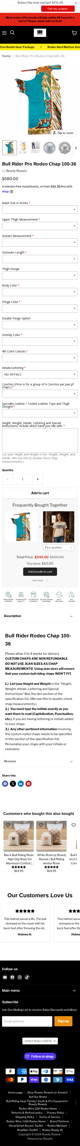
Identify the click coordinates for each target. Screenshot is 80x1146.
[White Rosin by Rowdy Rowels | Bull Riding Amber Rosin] (51, 836)
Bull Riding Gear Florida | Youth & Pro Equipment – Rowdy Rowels (37, 1102)
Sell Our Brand (38, 1096)
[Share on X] (13, 784)
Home (6, 56)
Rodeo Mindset (57, 1125)
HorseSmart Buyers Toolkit (26, 1125)
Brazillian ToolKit (27, 1130)
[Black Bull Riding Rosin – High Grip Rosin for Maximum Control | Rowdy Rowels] (18, 836)
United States (38, 1041)
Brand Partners (59, 1121)
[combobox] (58, 547)
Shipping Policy (24, 1117)
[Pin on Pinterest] (28, 784)
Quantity (7, 470)
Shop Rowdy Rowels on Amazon (47, 1092)
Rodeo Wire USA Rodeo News (38, 1108)
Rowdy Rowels (16, 171)
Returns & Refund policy (26, 1112)
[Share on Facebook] (5, 784)
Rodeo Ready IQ (52, 1130)
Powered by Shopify (40, 1138)
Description (12, 616)
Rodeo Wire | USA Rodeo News (26, 1121)
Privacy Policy (55, 1112)
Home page (15, 1092)
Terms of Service (49, 1117)
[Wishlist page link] (7, 40)
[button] (10, 148)
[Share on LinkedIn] (21, 784)
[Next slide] (75, 147)
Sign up (63, 1021)
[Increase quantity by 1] (38, 479)
